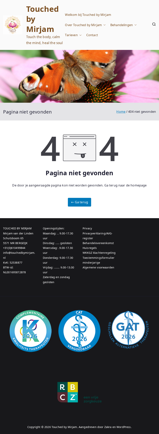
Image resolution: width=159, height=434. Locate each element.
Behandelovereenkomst (98, 243)
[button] (104, 25)
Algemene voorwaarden (98, 267)
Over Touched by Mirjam (83, 25)
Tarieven (71, 35)
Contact (92, 35)
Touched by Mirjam (64, 427)
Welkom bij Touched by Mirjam (88, 15)
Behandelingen (121, 25)
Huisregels (90, 248)
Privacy (87, 228)
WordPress (124, 427)
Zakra (108, 427)
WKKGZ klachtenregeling (99, 253)
